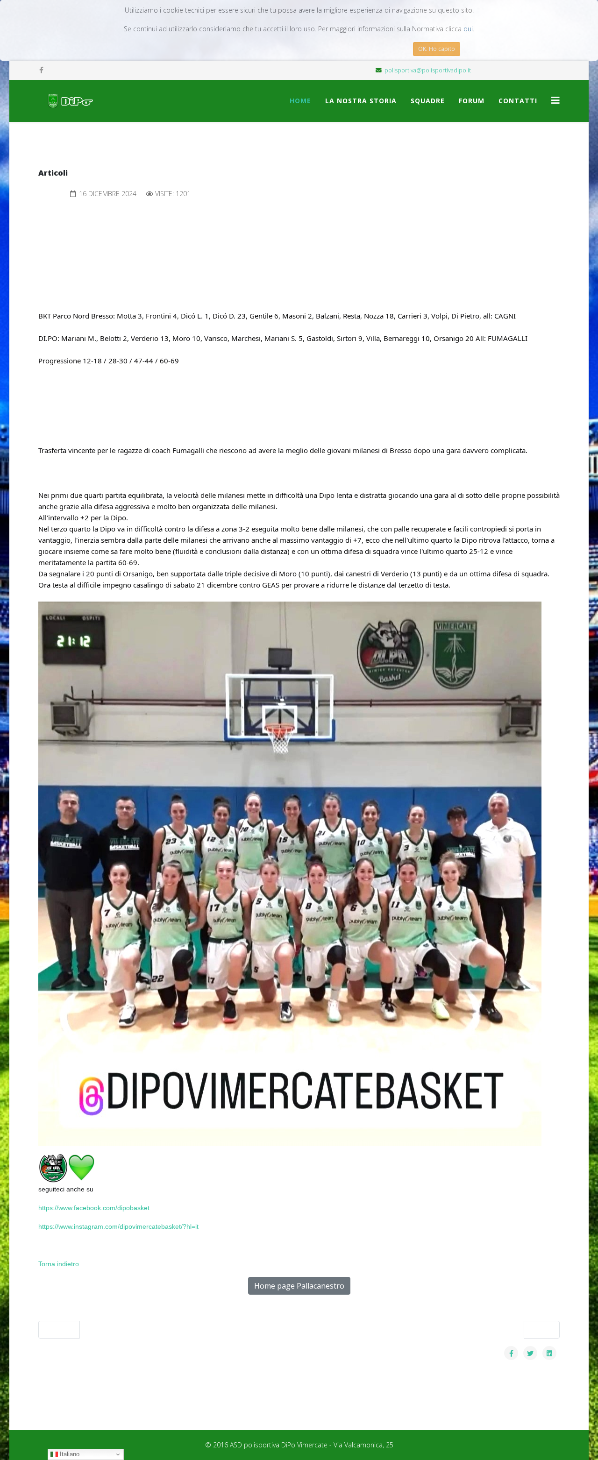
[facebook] (41, 69)
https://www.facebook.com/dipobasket (94, 1208)
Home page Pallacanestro (299, 1286)
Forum (471, 100)
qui (468, 28)
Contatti (517, 100)
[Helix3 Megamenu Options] (555, 100)
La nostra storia (361, 100)
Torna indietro (58, 1264)
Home (300, 100)
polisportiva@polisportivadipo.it (427, 70)
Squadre (428, 100)
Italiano (68, 1454)
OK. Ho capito (436, 49)
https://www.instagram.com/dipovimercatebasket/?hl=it (118, 1226)
